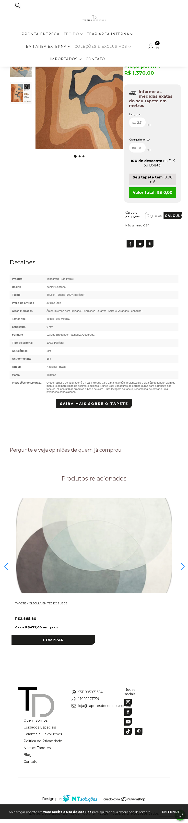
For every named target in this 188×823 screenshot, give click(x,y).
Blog (28, 754)
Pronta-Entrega (40, 34)
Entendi (171, 812)
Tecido (72, 34)
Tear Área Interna (108, 34)
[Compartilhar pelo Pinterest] (149, 243)
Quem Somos (35, 720)
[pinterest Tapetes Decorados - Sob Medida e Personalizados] (138, 731)
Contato (95, 59)
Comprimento (139, 139)
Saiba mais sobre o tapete (94, 403)
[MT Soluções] (82, 798)
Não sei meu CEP (137, 225)
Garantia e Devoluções (43, 734)
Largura (135, 114)
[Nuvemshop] (124, 800)
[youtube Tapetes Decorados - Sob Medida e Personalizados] (128, 722)
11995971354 (88, 699)
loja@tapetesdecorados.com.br (104, 706)
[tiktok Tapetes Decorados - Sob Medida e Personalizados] (128, 731)
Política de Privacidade (43, 741)
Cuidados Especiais (40, 727)
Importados (64, 59)
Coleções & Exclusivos (101, 46)
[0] (157, 47)
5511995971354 (90, 692)
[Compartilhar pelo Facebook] (130, 243)
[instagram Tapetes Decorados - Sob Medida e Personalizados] (128, 702)
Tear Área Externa (46, 46)
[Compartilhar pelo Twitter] (140, 243)
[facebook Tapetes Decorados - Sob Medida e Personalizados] (128, 712)
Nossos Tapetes (37, 748)
